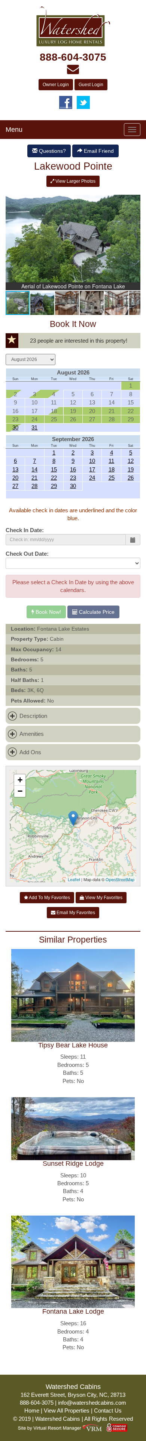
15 (54, 469)
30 (15, 427)
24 (92, 477)
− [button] (20, 791)
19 (131, 469)
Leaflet (74, 879)
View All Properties (66, 1410)
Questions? (51, 151)
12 (131, 461)
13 (15, 469)
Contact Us (108, 1410)
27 (15, 486)
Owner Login (56, 84)
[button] (134, 196)
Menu (14, 129)
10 (92, 461)
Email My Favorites (75, 912)
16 (73, 469)
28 (34, 486)
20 (15, 477)
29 (54, 486)
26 (131, 477)
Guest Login (91, 84)
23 (73, 477)
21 (34, 477)
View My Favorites (103, 897)
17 (92, 469)
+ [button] (20, 780)
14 (34, 469)
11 (111, 461)
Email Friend (98, 151)
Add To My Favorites (49, 897)
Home (31, 1410)
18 (112, 469)
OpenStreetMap (120, 879)
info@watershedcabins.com (92, 1402)
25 (112, 477)
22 (54, 477)
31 (34, 427)
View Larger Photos (74, 181)
